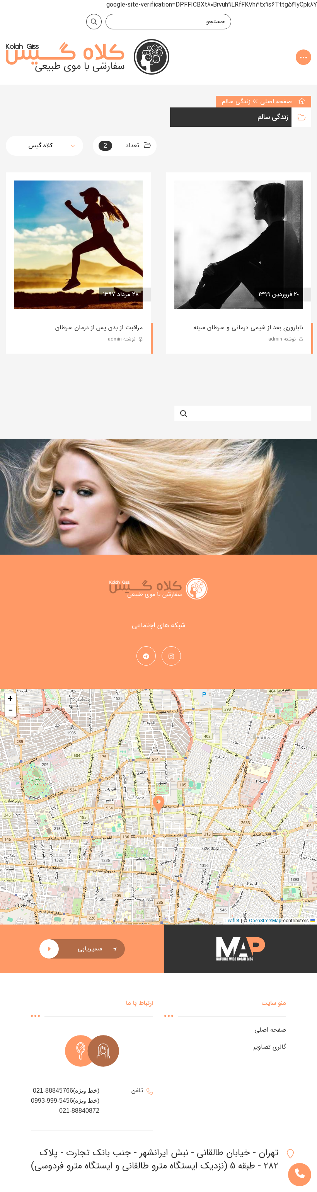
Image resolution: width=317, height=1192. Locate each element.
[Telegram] (146, 657)
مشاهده (196, 294)
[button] (158, 806)
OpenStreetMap (265, 921)
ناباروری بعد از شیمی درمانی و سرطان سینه (248, 327)
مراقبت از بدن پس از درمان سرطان (99, 327)
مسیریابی (90, 949)
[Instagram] (171, 657)
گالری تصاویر (269, 1047)
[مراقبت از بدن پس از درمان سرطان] (78, 245)
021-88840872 (79, 1110)
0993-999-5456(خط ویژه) (65, 1100)
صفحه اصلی (276, 101)
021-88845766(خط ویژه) (66, 1090)
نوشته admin (282, 339)
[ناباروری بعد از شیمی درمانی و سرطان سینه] (238, 245)
